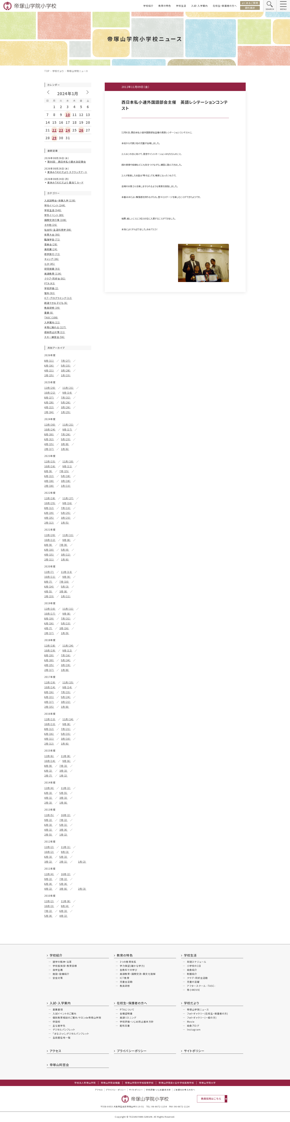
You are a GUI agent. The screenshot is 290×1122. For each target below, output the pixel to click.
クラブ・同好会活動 (197, 978)
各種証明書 (126, 1013)
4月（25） (49, 517)
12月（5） (49, 815)
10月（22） (50, 392)
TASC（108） (51, 317)
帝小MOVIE (193, 990)
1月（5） (65, 522)
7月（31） (66, 618)
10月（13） (50, 724)
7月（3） (63, 766)
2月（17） (49, 449)
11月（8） (66, 756)
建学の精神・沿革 (62, 961)
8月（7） (48, 581)
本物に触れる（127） (55, 327)
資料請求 (250, 7)
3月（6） (63, 888)
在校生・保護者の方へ (225, 5)
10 (68, 114)
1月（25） (66, 412)
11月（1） (66, 847)
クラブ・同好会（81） (55, 278)
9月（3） (65, 852)
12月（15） (50, 461)
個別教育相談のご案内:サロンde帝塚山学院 (77, 1017)
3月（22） (66, 702)
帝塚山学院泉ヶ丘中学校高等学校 (176, 1082)
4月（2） (48, 888)
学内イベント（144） (55, 205)
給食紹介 (192, 969)
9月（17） (67, 429)
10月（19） (50, 650)
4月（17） (49, 702)
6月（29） (49, 513)
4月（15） (49, 444)
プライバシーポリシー (132, 1051)
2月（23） (49, 596)
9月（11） (67, 466)
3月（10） (66, 738)
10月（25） (50, 503)
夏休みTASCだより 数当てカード (65, 182)
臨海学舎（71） (52, 239)
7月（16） (66, 655)
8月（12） (49, 508)
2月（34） (49, 412)
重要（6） (49, 312)
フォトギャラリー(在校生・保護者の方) (207, 1013)
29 (54, 137)
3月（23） (66, 517)
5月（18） (66, 476)
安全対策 (58, 978)
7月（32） (66, 397)
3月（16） (64, 628)
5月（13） (66, 623)
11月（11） (68, 535)
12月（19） (50, 682)
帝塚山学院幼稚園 (110, 1082)
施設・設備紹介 (61, 974)
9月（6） (66, 761)
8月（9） (48, 471)
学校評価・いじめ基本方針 (158, 1089)
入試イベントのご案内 (64, 1013)
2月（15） (49, 706)
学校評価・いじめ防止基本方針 (137, 1021)
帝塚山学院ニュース (198, 1009)
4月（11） (49, 738)
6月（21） (49, 697)
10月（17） (50, 613)
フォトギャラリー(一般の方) (201, 1017)
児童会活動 (126, 981)
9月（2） (48, 820)
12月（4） (49, 788)
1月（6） (65, 449)
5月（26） (66, 402)
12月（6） (49, 756)
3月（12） (66, 554)
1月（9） (65, 633)
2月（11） (49, 559)
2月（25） (49, 375)
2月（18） (49, 486)
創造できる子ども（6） (56, 303)
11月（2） (66, 788)
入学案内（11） (52, 322)
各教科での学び (128, 969)
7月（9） (63, 545)
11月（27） (68, 498)
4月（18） (49, 481)
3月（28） (66, 370)
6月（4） (48, 884)
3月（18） (66, 481)
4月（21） (49, 370)
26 (81, 130)
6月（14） (49, 586)
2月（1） (63, 861)
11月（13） (66, 572)
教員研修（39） (52, 307)
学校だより (58, 71)
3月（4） (63, 829)
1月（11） (66, 596)
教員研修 (125, 985)
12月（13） (50, 719)
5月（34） (66, 660)
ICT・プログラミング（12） (58, 298)
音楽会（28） (51, 244)
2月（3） (48, 802)
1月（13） (66, 486)
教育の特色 (164, 5)
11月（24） (68, 645)
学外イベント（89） (54, 215)
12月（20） (50, 387)
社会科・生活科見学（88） (58, 229)
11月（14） (68, 719)
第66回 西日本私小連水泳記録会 (66, 161)
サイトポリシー (194, 1051)
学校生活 (181, 5)
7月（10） (64, 581)
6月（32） (49, 439)
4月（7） (48, 628)
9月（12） (67, 650)
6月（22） (49, 476)
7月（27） (66, 360)
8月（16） (49, 692)
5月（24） (66, 697)
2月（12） (49, 522)
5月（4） (65, 549)
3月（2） (48, 861)
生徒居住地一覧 (61, 1037)
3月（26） (66, 407)
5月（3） (65, 586)
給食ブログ (193, 1025)
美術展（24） (51, 249)
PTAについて (127, 1009)
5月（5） (63, 793)
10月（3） (49, 906)
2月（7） (48, 775)
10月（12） (50, 540)
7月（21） (66, 729)
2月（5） (48, 834)
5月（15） (66, 365)
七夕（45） (49, 264)
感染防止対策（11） (54, 332)
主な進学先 (59, 1025)
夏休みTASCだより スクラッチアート (67, 172)
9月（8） (66, 540)
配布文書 (125, 1025)
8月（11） (49, 360)
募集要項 (58, 1009)
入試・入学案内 (199, 5)
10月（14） (50, 687)
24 (68, 130)
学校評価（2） (51, 288)
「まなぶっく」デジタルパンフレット (71, 1033)
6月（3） (48, 793)
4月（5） (48, 591)
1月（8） (65, 670)
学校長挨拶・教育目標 (65, 965)
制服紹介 (192, 974)
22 (54, 130)
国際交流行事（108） (55, 220)
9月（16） (67, 503)
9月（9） (66, 576)
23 (61, 130)
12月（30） (50, 424)
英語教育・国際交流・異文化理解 (138, 974)
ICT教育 (124, 978)
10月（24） (50, 429)
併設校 (56, 1021)
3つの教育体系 (128, 961)
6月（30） (49, 660)
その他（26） (50, 225)
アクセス (55, 1051)
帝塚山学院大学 (207, 1082)
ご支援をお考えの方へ (184, 1089)
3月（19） (66, 665)
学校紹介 (148, 5)
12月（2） (49, 847)
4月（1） (48, 797)
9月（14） (67, 392)
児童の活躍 (193, 981)
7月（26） (66, 434)
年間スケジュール (196, 961)
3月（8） (65, 444)
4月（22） (49, 407)
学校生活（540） (53, 210)
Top (47, 71)
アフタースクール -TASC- (201, 985)
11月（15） (68, 682)
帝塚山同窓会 (59, 1064)
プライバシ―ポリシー (116, 1089)
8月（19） (49, 618)
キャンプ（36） (51, 259)
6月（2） (48, 770)
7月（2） (63, 820)
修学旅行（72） (52, 254)
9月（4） (65, 906)
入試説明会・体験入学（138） (60, 200)
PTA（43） (49, 283)
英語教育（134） (53, 273)
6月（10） (49, 549)
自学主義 (58, 969)
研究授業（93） (52, 268)
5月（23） (66, 439)
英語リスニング (128, 1017)
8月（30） (49, 434)
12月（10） (50, 608)
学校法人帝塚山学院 (85, 1082)
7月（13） (66, 508)
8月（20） (49, 655)
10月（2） (66, 815)
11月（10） (68, 461)
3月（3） (63, 770)
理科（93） (49, 293)
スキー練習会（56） (54, 337)
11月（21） (68, 387)
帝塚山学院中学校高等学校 (139, 1082)
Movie (191, 1021)
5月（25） (66, 513)
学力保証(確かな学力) (132, 965)
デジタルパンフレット (64, 1029)
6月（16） (49, 365)
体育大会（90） (52, 234)
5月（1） (63, 825)
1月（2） (63, 775)
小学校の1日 (194, 965)
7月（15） (64, 471)
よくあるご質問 (250, 3)
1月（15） (66, 375)
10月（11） (50, 576)
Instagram (194, 1029)
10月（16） (50, 466)
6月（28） (49, 402)
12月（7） (49, 572)
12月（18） (50, 498)
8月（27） (49, 397)
